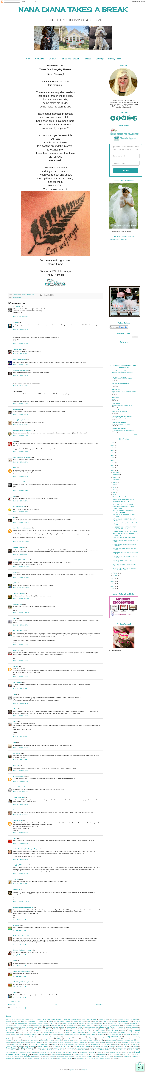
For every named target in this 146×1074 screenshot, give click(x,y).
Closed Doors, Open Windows (121, 371)
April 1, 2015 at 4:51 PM (19, 965)
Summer (99, 1052)
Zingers (114, 1058)
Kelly (14, 695)
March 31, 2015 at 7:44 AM (20, 386)
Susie (14, 572)
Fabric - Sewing (99, 1031)
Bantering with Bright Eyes (78, 1021)
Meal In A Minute (69, 1042)
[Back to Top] (140, 1067)
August (115, 482)
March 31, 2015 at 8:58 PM (20, 859)
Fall (122, 1031)
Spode (33, 1052)
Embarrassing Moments (58, 1030)
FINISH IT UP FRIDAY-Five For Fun (123, 502)
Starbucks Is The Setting (87, 1052)
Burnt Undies (21, 1025)
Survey (130, 1052)
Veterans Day (19, 1058)
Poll (131, 1046)
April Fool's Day (16, 1021)
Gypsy (71, 1037)
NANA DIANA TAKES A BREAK (73, 9)
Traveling (89, 1056)
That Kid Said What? (114, 1054)
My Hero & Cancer (17, 1044)
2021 (113, 455)
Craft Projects (48, 1028)
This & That (40, 1056)
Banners (68, 1021)
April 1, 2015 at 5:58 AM (19, 919)
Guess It (65, 1037)
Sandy (90, 1049)
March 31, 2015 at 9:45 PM (20, 873)
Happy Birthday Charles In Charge (96, 1037)
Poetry (125, 1046)
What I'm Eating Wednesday (119, 418)
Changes (76, 1025)
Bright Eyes (133, 1023)
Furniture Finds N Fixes (88, 1034)
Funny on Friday (74, 1034)
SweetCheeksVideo (57, 1054)
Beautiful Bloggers (123, 1021)
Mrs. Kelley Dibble (18, 631)
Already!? (114, 399)
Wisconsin (80, 1058)
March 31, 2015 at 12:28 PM (21, 588)
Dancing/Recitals (71, 1028)
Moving (132, 1042)
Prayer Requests (12, 1048)
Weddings (38, 1058)
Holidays (59, 1039)
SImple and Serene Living (20, 370)
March (115, 494)
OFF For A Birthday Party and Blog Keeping (125, 531)
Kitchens (27, 1040)
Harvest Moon (16, 1039)
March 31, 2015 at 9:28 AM (20, 501)
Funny (66, 1034)
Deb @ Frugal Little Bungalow (21, 971)
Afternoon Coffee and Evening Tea (122, 416)
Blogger (84, 1070)
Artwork (24, 1021)
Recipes (87, 59)
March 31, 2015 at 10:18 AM (21, 522)
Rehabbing (21, 1049)
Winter (69, 1058)
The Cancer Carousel (127, 1054)
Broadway (8, 1025)
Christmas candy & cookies (131, 1025)
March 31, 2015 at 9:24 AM (20, 476)
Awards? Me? (42, 1021)
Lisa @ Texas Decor (19, 507)
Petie (14, 960)
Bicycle (45, 1023)
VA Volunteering (17, 297)
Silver (7, 1052)
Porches (136, 1046)
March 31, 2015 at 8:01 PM (20, 832)
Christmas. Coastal (20, 1027)
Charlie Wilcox (100, 1025)
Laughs (51, 1040)
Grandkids (32, 1037)
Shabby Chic (119, 1049)
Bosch (106, 1023)
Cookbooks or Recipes (107, 1027)
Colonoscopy (56, 1027)
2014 (113, 578)
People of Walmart (43, 1046)
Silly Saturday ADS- (133, 1049)
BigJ (59, 1023)
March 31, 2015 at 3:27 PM (20, 737)
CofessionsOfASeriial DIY (119, 377)
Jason (138, 1039)
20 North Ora (16, 650)
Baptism (89, 1021)
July (114, 485)
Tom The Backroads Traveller (120, 383)
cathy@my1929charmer (20, 865)
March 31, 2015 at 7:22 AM (20, 364)
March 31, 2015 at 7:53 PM (20, 804)
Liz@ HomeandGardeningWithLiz (22, 430)
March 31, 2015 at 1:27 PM (20, 660)
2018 (113, 462)
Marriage (33, 1042)
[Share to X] (49, 295)
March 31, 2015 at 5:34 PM (20, 781)
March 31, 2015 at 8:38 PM (20, 843)
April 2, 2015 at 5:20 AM (19, 976)
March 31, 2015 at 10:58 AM (21, 554)
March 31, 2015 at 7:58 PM (20, 815)
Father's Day (30, 1032)
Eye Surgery (90, 1030)
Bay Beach (96, 1021)
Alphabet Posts (91, 1019)
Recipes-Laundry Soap (120, 1048)
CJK (40, 1027)
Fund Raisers (55, 1034)
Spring (52, 1052)
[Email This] (45, 295)
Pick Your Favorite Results (81, 1046)
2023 (113, 450)
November (116, 475)
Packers (8, 1046)
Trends (97, 1056)
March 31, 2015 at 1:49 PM (20, 676)
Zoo (119, 1058)
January (115, 575)
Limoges (96, 1040)
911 (32, 1019)
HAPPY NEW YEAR (129, 1037)
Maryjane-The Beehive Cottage (22, 950)
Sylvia (14, 583)
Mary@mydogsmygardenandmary (23, 907)
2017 (113, 465)
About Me (39, 59)
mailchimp (120, 1040)
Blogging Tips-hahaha (91, 1023)
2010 (113, 588)
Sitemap (100, 59)
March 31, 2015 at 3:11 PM (20, 703)
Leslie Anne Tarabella (19, 359)
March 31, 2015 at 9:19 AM (20, 451)
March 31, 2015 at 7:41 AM (20, 375)
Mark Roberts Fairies (23, 1042)
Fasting (20, 1032)
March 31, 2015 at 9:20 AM (20, 462)
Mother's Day (125, 1042)
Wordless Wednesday (105, 1058)
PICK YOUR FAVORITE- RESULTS (123, 504)
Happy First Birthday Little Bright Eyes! (124, 537)
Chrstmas (29, 1027)
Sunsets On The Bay (115, 1052)
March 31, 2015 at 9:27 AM (20, 490)
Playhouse (104, 1046)
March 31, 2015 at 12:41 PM (21, 598)
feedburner (38, 1032)
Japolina (15, 322)
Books (100, 1023)
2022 (113, 452)
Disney (110, 1028)
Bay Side (103, 1021)
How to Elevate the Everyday (119, 411)
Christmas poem (10, 1027)
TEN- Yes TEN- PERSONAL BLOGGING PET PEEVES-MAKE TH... (124, 569)
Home (27, 59)
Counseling (16, 1028)
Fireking (89, 1032)
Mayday (50, 1042)
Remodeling (36, 1049)
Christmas (115, 1025)
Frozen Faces (44, 1034)
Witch (86, 1058)
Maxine (39, 1042)
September (116, 480)
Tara (87, 1054)
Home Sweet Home (71, 1039)
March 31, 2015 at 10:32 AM (21, 542)
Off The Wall (126, 1044)
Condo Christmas (71, 1027)
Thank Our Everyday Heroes (121, 497)
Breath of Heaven (122, 1023)
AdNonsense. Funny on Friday (52, 1019)
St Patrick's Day (60, 1052)
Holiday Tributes (47, 1039)
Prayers (39, 1048)
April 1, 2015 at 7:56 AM (19, 930)
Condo (62, 1027)
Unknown (15, 666)
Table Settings (68, 1054)
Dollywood (128, 1028)
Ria (43, 1050)
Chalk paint (60, 1025)
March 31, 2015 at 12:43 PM (21, 612)
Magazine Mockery (111, 1040)
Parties (20, 1046)
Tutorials (103, 1056)
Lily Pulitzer (89, 1040)
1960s (7, 1019)
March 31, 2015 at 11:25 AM (21, 577)
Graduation (24, 1037)
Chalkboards (68, 1025)
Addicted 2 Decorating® (119, 422)
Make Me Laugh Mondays (131, 1040)
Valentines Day (10, 1058)
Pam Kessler (17, 753)
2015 (113, 470)
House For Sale (91, 1039)
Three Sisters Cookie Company (65, 1056)
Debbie (15, 721)
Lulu (101, 1040)
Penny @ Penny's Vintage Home (22, 420)
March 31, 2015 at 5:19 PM (20, 770)
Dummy (8, 1030)
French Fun (122, 1032)
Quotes (86, 1048)
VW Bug (31, 1058)
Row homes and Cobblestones (22, 482)
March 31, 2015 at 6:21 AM (20, 317)
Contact (52, 59)
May (114, 490)
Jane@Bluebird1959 (19, 776)
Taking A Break (78, 1054)
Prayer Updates (27, 1048)
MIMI (102, 1042)
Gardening (101, 1034)
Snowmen (22, 1052)
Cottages (8, 1028)
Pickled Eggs (95, 1046)
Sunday (106, 1052)
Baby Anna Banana (59, 1021)
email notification (46, 1030)
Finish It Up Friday (59, 1032)
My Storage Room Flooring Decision (121, 424)
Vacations (126, 1056)
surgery (125, 1052)
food (94, 1032)
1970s (13, 1019)
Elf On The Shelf (33, 1031)
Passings (26, 1046)
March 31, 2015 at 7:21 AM (20, 354)
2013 (113, 581)
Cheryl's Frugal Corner (118, 429)
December (116, 472)
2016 (113, 467)
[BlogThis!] (47, 295)
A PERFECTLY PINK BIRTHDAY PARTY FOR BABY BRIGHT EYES (124, 527)
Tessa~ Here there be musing (21, 528)
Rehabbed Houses (11, 1049)
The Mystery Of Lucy (29, 1056)
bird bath (64, 1023)
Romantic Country (69, 1049)
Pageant (14, 1046)
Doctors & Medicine (119, 1028)
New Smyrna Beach (80, 1044)
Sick (125, 1049)
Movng (138, 1042)
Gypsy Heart (16, 890)
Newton (116, 1044)
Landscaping (43, 1040)
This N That (16, 765)
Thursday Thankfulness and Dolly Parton (122, 372)
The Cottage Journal (16, 1056)
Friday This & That (16, 1034)
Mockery (118, 1042)
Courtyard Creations (26, 1028)
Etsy (67, 1031)
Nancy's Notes (17, 682)
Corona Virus (122, 1027)
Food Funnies (102, 1032)
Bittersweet (81, 1023)
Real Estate (101, 1048)
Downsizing (135, 1028)
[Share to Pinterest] (53, 295)
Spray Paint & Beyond (42, 1052)
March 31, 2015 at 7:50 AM (20, 414)
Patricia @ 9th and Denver (21, 560)
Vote (26, 1058)
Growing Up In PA (55, 1037)
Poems (119, 1046)
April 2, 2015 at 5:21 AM (19, 987)
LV (13, 810)
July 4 (16, 1040)
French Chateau (113, 1032)
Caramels (53, 1025)
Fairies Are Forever (70, 59)
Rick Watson (16, 306)
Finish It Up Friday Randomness (75, 1032)
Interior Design (112, 1039)
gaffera (72, 1070)
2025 (113, 445)
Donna (15, 618)
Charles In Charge (86, 1025)
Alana (83, 1019)
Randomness (93, 1048)
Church (35, 1027)
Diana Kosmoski (93, 1028)
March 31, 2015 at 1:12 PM (20, 644)
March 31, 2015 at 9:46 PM (20, 884)
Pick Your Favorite (65, 1046)
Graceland (16, 1037)
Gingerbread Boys (116, 1034)
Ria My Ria (49, 1049)
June (114, 487)
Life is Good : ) (116, 397)
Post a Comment (15, 1001)
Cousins (35, 1028)
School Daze (104, 1050)
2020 (113, 457)
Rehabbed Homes (133, 1048)
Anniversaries (134, 1019)
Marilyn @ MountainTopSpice (21, 936)
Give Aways (127, 1034)
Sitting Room (14, 1052)
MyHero (54, 1044)
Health (23, 1039)
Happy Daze (112, 1037)
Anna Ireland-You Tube (123, 1019)
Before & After (32, 1023)
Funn (61, 1034)
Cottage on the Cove (132, 1027)
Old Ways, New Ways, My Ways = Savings (123, 430)
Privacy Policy (114, 59)
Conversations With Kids (91, 1027)
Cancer (46, 1025)
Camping (29, 1025)
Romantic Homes (81, 1050)
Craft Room (57, 1028)
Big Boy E (52, 1023)
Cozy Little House (117, 410)
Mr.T (9, 1044)
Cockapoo (48, 1027)
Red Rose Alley (17, 604)
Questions (79, 1048)
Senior (112, 1049)
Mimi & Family (109, 1042)
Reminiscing (28, 1049)
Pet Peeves (55, 1046)
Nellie (14, 742)
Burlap (14, 1025)
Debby (15, 709)
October (115, 477)
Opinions (135, 1044)
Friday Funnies (131, 1032)
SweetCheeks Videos (40, 1054)
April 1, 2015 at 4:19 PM (19, 955)
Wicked (64, 1058)
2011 (113, 586)
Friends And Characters (30, 1034)
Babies (50, 1021)
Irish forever (125, 1039)
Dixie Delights (116, 403)
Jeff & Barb (10, 1040)
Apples (8, 1021)
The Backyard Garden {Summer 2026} (122, 405)
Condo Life (80, 1027)
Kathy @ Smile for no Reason (21, 457)
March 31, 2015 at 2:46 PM (20, 689)
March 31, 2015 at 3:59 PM (20, 747)
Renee (15, 838)
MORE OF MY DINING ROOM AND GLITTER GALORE (123, 511)
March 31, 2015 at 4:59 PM (20, 760)
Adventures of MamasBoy (71, 1019)
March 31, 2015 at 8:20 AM (20, 435)
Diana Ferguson (17, 349)
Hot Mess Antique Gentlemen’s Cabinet (122, 378)
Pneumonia (112, 1046)
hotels (83, 1039)
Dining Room (102, 1028)
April (114, 492)
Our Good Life (116, 389)
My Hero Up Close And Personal (37, 1044)
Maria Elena (16, 409)
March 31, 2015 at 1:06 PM (20, 625)
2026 (113, 442)
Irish (119, 1039)
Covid (41, 1028)
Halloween (81, 1037)
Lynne (14, 467)
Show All (136, 434)
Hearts (29, 1039)
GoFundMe (9, 1037)
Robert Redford (58, 1049)
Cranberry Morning (18, 797)
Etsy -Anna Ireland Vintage (78, 1030)
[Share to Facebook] (51, 295)
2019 (113, 460)
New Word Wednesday (94, 1044)
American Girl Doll (103, 1019)
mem (76, 1042)
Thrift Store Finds (79, 1056)
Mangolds (8, 1042)
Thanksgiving (102, 1054)
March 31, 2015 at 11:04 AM (21, 566)
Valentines (134, 1056)
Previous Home (47, 1048)
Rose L (15, 992)
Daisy (63, 1028)
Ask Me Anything (32, 1021)
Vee (14, 517)
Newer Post (11, 1005)
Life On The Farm (80, 1040)
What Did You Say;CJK (48, 1058)
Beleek (40, 1023)
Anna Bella (112, 1019)
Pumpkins (61, 1048)
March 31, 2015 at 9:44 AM (20, 511)
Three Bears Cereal (50, 1056)
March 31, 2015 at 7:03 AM (20, 343)
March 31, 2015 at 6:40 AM (20, 329)
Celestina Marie (17, 820)
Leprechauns (66, 1040)
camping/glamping (37, 1025)
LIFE (72, 1040)
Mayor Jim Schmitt (58, 1042)
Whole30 (58, 1058)
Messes (97, 1042)
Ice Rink (99, 1039)
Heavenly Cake (36, 1039)
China (109, 1025)
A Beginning (38, 1019)
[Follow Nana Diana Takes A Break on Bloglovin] (118, 328)
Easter (14, 1031)
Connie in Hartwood (18, 593)
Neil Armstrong (69, 1044)
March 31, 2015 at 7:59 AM (20, 425)
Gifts (108, 1034)
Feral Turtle (16, 925)
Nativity (61, 1044)
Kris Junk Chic (34, 1040)
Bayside (111, 1021)
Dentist (85, 1028)
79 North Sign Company (23, 1019)
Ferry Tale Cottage (48, 1032)
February (115, 573)
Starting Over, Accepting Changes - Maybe (25, 849)
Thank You (93, 1054)
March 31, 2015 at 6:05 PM (20, 792)
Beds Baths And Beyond (21, 1023)
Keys (22, 1040)
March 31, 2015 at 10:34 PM (21, 901)
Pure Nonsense (70, 1048)
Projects (55, 1048)
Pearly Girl (33, 1046)
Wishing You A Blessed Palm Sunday (123, 499)
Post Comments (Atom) (22, 1008)
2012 (113, 583)
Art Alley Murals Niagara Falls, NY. (120, 385)
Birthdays (71, 1023)
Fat (24, 1032)
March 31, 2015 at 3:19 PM (20, 715)
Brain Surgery (112, 1023)
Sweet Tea (16, 879)
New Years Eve (108, 1044)
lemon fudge (58, 1040)
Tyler (110, 1056)
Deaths (80, 1028)
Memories (91, 1042)
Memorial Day (83, 1042)
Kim (14, 441)
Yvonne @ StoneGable (19, 787)
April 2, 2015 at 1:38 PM (19, 997)
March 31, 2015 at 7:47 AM (20, 403)
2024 (113, 447)
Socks (28, 1052)
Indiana (105, 1039)
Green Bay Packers (43, 1037)
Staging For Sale (72, 1052)
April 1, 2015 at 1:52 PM (19, 944)
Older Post (99, 1005)
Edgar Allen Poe (23, 1030)
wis (75, 1058)
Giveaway (135, 1034)
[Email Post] (41, 294)
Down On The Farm (18, 547)
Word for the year (93, 1058)
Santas (96, 1049)
